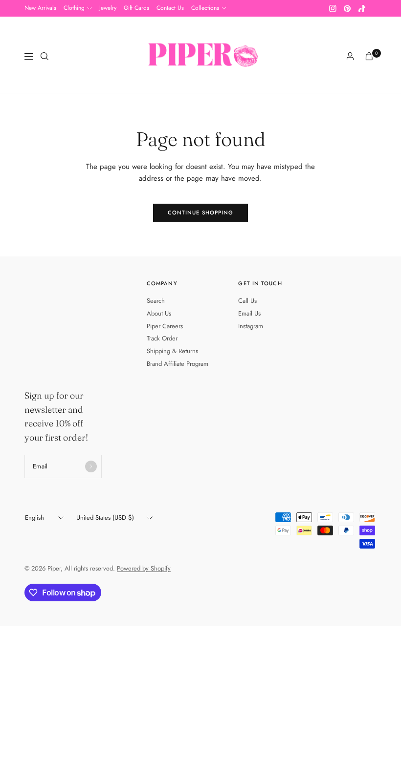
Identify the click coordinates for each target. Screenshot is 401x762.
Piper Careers (165, 326)
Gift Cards (136, 7)
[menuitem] (40, 8)
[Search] (44, 56)
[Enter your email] (91, 466)
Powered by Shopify (144, 568)
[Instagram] (332, 8)
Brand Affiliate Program (177, 363)
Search (156, 300)
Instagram (250, 326)
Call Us (247, 300)
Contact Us (170, 7)
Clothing (74, 7)
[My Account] (350, 56)
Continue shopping (201, 212)
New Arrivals (40, 7)
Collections (205, 7)
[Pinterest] (347, 8)
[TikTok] (362, 8)
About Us (159, 313)
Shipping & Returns (172, 351)
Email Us (249, 313)
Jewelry (107, 7)
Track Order (162, 338)
